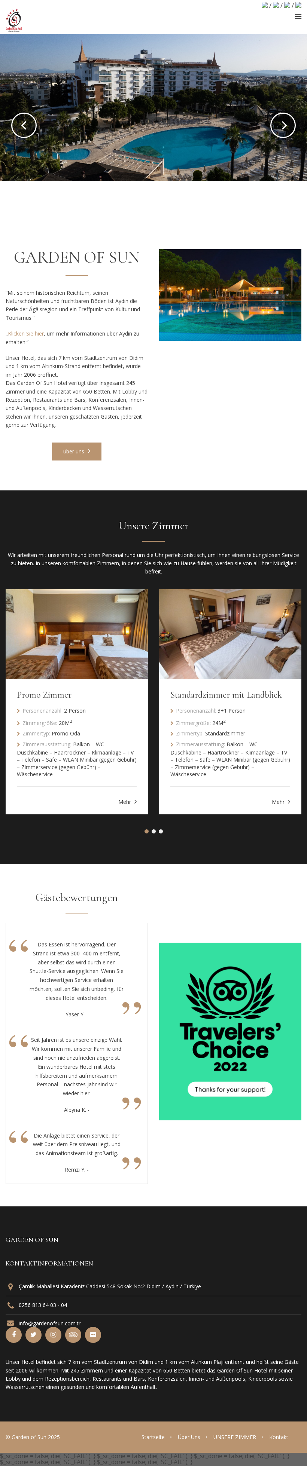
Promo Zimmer (44, 694)
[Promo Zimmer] (77, 634)
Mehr (125, 801)
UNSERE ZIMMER (234, 1437)
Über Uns (189, 1437)
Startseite (153, 1437)
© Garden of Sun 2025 (33, 1437)
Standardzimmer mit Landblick (226, 694)
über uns (74, 451)
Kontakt (278, 1437)
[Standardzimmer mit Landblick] (230, 634)
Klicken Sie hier (26, 333)
